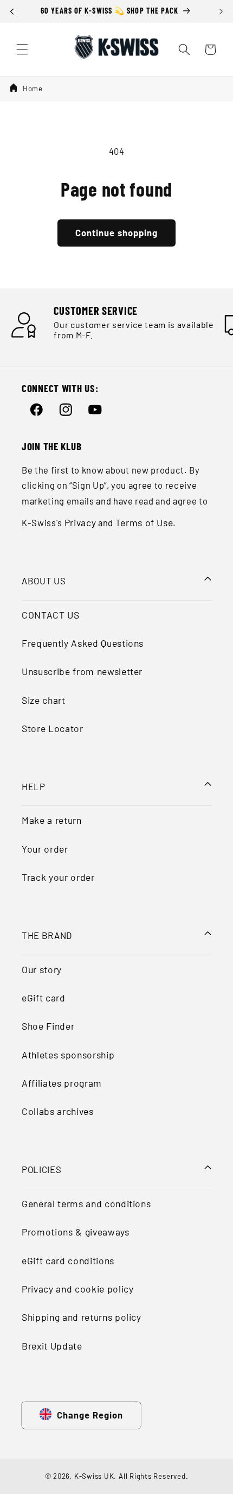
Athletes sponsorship (68, 1055)
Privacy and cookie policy (78, 1289)
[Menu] (22, 49)
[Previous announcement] (12, 11)
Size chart (44, 700)
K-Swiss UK (94, 1476)
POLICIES (41, 1169)
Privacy (80, 522)
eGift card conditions (68, 1260)
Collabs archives (58, 1111)
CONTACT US (51, 615)
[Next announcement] (221, 11)
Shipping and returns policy (81, 1317)
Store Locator (52, 728)
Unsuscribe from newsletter (82, 671)
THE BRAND (47, 935)
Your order (45, 849)
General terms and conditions (86, 1203)
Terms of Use (144, 522)
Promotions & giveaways (76, 1232)
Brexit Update (52, 1346)
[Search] (184, 49)
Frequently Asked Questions (83, 643)
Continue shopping (116, 232)
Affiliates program (62, 1083)
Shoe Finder (48, 1026)
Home (33, 88)
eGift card (44, 998)
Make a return (52, 820)
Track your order (58, 877)
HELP (34, 786)
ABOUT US (44, 580)
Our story (42, 969)
